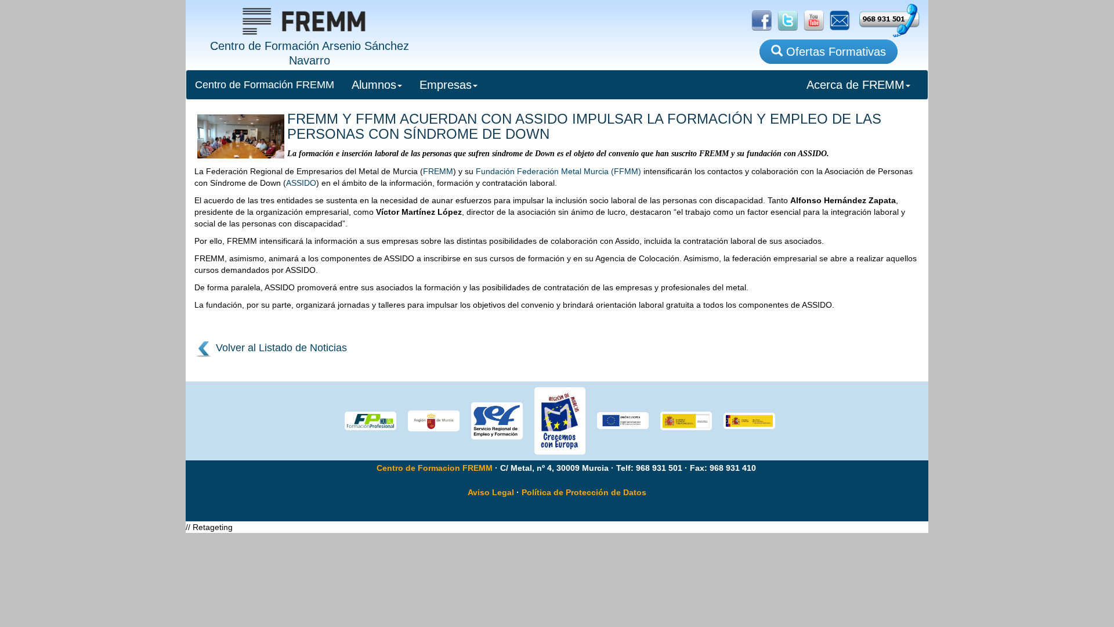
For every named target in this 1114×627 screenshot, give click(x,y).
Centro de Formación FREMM (264, 85)
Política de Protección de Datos (584, 492)
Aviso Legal (491, 492)
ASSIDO (301, 183)
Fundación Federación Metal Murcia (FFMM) (558, 171)
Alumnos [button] (374, 84)
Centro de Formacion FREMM (435, 468)
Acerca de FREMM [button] (855, 84)
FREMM (438, 171)
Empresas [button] (445, 84)
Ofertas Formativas (834, 51)
